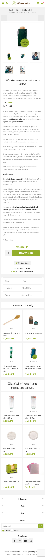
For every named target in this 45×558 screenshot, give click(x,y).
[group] (11, 320)
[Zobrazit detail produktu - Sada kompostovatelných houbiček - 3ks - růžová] (33, 468)
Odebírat (7, 530)
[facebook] (14, 540)
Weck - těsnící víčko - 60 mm (10, 449)
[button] (10, 328)
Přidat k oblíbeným (23, 263)
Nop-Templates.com (35, 552)
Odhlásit (16, 530)
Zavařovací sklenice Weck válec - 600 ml (11, 416)
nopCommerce (15, 552)
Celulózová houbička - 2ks (11, 482)
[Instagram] (19, 540)
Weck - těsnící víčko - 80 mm (32, 449)
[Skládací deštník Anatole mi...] (4, 18)
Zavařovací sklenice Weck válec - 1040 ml (33, 416)
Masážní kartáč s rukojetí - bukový (11, 334)
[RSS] (30, 540)
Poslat (40, 526)
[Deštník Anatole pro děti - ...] (41, 18)
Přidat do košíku (26, 253)
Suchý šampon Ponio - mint (33, 333)
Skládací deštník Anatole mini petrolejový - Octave (33, 367)
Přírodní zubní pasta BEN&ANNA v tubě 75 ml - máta (11, 368)
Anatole (10, 102)
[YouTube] (25, 540)
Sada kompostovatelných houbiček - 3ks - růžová (33, 483)
